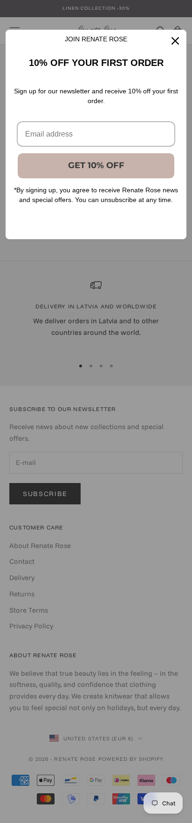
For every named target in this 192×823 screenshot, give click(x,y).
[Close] (175, 41)
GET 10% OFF (96, 165)
